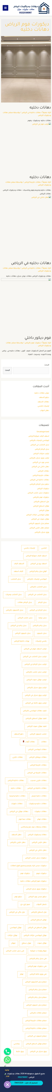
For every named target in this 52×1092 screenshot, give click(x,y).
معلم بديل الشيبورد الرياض (36, 982)
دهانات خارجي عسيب (38, 781)
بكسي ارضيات (41, 641)
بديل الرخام (42, 603)
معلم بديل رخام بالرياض (37, 997)
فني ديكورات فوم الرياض (37, 966)
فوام (21, 974)
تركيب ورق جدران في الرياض (36, 695)
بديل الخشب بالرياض (38, 587)
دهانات (44, 742)
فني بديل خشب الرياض (15, 951)
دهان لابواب (44, 411)
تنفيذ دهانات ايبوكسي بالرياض (35, 711)
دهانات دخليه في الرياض (31, 264)
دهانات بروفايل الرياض (38, 757)
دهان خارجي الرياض (39, 842)
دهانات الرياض (43, 471)
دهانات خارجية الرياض (41, 476)
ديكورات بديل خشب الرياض (38, 493)
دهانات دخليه (16, 788)
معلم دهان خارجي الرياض (39, 528)
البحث (46, 365)
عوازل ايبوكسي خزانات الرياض (37, 515)
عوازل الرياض (44, 511)
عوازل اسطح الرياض (41, 506)
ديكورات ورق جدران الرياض (36, 889)
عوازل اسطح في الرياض (37, 928)
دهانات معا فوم (25, 819)
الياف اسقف (18, 571)
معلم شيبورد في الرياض (37, 1036)
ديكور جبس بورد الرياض (37, 897)
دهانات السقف (43, 402)
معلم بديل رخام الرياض (38, 990)
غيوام (13, 943)
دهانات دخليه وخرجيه (17, 796)
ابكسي (44, 548)
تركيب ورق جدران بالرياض (39, 458)
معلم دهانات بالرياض (38, 1013)
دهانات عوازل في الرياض (18, 812)
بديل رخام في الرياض (18, 626)
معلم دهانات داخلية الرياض (36, 1028)
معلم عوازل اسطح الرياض (36, 1044)
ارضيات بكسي (29, 548)
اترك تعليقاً (47, 113)
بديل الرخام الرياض (42, 449)
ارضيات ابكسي (43, 406)
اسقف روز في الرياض (38, 564)
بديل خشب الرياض (25, 618)
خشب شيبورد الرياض (38, 734)
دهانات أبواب (30, 742)
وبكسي (16, 1044)
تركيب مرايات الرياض (41, 454)
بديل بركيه (43, 618)
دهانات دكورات (17, 804)
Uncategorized (43, 432)
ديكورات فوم (25, 874)
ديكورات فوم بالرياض (41, 497)
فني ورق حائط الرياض (38, 974)
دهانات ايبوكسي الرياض (37, 750)
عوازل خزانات (12, 936)
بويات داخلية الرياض (21, 641)
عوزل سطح (26, 943)
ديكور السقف (44, 398)
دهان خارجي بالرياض (17, 842)
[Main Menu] (5, 8)
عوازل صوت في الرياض (40, 519)
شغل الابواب (41, 905)
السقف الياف (19, 564)
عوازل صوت (42, 943)
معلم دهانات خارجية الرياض (36, 1021)
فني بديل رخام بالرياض (38, 959)
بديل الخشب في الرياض (39, 445)
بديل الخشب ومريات (14, 595)
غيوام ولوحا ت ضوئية (38, 951)
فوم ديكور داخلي (38, 338)
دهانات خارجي (17, 757)
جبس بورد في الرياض (41, 462)
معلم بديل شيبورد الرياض (39, 524)
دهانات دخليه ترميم (39, 796)
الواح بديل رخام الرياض (38, 571)
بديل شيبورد (42, 633)
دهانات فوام (42, 819)
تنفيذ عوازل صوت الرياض (37, 726)
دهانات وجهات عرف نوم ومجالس (34, 827)
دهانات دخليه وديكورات (38, 804)
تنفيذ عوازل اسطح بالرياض (36, 719)
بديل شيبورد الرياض (23, 633)
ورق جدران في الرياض (38, 1052)
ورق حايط (20, 1052)
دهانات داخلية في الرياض (39, 480)
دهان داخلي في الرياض (40, 467)
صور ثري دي (25, 905)
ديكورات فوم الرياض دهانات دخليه (33, 881)
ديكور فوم (18, 897)
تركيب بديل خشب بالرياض (36, 672)
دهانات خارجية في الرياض (37, 773)
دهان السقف (16, 835)
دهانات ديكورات (41, 812)
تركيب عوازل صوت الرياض (36, 680)
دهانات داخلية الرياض (16, 781)
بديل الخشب (16, 579)
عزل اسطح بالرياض (41, 502)
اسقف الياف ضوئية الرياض (38, 436)
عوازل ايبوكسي (15, 928)
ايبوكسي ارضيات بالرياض (39, 441)
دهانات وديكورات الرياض (37, 835)
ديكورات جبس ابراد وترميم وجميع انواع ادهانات (28, 866)
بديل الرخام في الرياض (38, 610)
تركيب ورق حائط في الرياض (36, 703)
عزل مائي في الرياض (17, 912)
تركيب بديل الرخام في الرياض (35, 664)
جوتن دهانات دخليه (42, 393)
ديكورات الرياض (43, 489)
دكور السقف (18, 734)
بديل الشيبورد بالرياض (14, 610)
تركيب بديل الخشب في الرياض (35, 657)
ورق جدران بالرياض (42, 532)
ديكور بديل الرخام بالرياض (39, 484)
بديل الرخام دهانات (25, 603)
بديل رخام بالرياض (40, 626)
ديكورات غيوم (41, 874)
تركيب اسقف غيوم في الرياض (35, 649)
